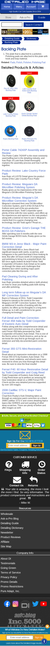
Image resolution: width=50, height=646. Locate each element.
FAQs (8, 469)
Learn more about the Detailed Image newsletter (25, 643)
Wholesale (7, 513)
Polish (19, 62)
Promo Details (9, 581)
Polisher (27, 62)
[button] (44, 641)
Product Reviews (11, 537)
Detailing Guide (12, 38)
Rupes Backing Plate (10, 139)
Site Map (6, 546)
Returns (33, 485)
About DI (6, 558)
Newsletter (7, 532)
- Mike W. (25, 502)
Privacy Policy (9, 577)
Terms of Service (11, 572)
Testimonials (8, 563)
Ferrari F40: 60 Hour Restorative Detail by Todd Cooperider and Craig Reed (25, 371)
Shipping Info (25, 471)
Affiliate (5, 541)
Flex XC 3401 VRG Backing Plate (11, 89)
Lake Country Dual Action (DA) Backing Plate (29, 90)
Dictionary (31, 38)
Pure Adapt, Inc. (10, 591)
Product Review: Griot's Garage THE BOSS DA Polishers (24, 229)
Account (31, 6)
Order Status (41, 471)
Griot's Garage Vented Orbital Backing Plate (29, 114)
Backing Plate (11, 42)
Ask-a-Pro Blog (10, 518)
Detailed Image (25, 2)
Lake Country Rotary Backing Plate (10, 115)
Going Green (8, 567)
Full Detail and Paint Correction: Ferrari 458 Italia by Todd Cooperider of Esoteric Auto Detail (23, 320)
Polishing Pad (38, 62)
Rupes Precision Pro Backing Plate (29, 140)
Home (7, 6)
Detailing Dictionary (12, 527)
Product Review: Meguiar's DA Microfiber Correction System (20, 199)
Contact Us (16, 485)
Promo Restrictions (12, 586)
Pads (12, 62)
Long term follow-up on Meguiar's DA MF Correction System (24, 294)
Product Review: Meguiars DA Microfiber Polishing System (19, 186)
